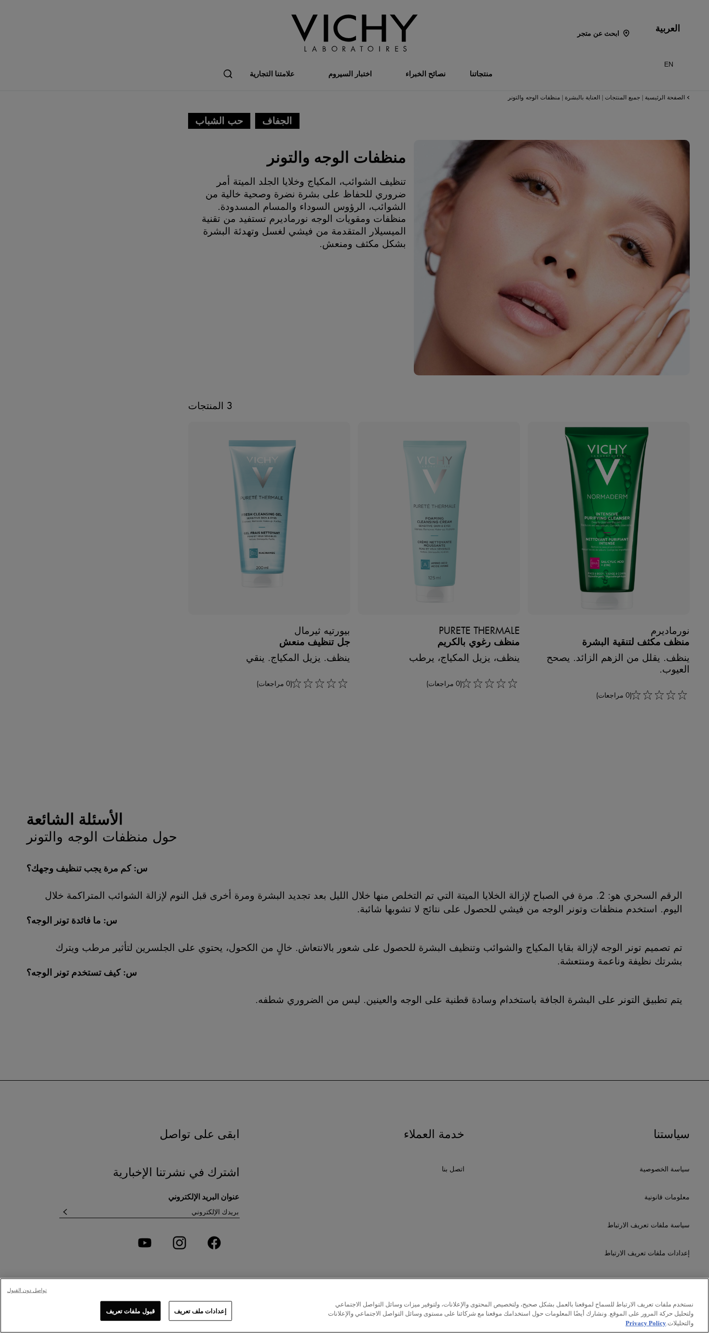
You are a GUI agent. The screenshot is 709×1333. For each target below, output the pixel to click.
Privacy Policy (646, 1323)
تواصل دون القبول (27, 1290)
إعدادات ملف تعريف (200, 1310)
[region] (354, 1305)
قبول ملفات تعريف (130, 1310)
